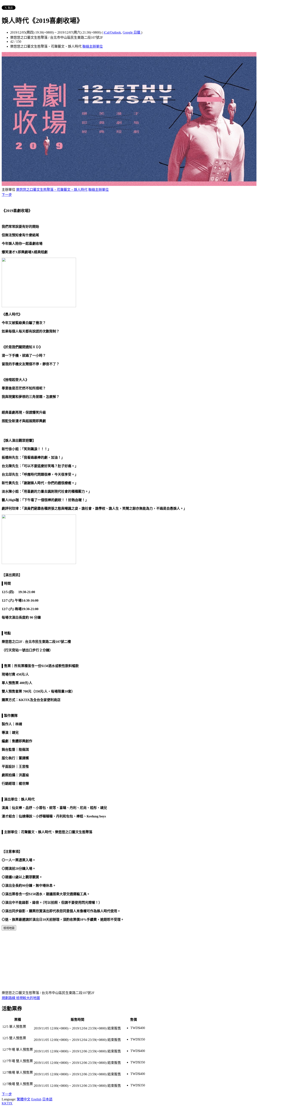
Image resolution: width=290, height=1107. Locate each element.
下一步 (7, 195)
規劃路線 (9, 998)
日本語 (47, 1099)
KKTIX (7, 1103)
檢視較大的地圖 (28, 998)
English (36, 1099)
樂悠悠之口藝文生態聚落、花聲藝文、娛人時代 (51, 189)
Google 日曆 (132, 32)
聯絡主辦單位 (92, 46)
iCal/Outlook (112, 32)
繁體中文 (23, 1099)
